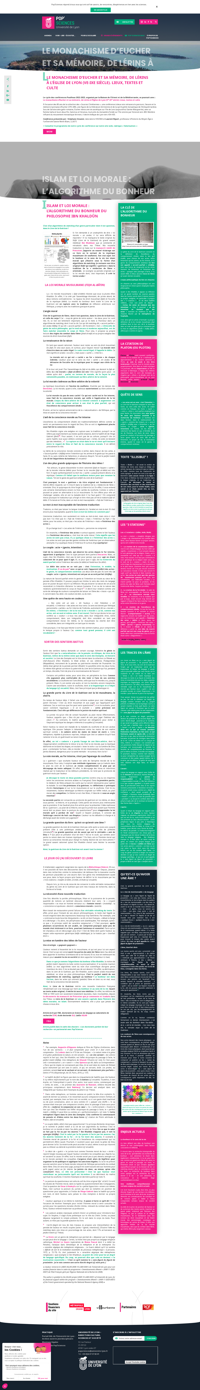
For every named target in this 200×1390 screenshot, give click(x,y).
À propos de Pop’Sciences (152, 36)
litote (51, 1237)
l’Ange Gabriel (86, 1191)
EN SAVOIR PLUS (100, 10)
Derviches (47, 388)
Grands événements (113, 35)
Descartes (102, 554)
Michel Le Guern (61, 1242)
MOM (49, 131)
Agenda (48, 35)
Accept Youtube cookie (135, 1362)
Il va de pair (64, 569)
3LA (73, 1015)
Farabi (151, 379)
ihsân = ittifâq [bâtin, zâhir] (134, 639)
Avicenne (124, 382)
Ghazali (83, 1060)
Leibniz (61, 1052)
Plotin (131, 355)
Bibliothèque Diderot (98, 867)
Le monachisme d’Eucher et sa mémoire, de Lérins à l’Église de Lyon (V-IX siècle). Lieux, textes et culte (91, 100)
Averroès (134, 382)
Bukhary (76, 1087)
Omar (63, 1186)
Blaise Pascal (91, 1242)
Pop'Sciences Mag (136, 35)
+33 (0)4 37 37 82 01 (90, 1354)
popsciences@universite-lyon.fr (93, 1351)
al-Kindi (144, 379)
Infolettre (127, 22)
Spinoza (83, 1062)
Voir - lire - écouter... (65, 35)
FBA (49, 1021)
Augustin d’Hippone (67, 1047)
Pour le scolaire (88, 35)
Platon (123, 355)
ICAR (54, 1015)
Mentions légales (50, 1342)
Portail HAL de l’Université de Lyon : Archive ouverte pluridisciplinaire (58, 1337)
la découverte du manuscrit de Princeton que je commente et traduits (76, 996)
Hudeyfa (72, 1186)
